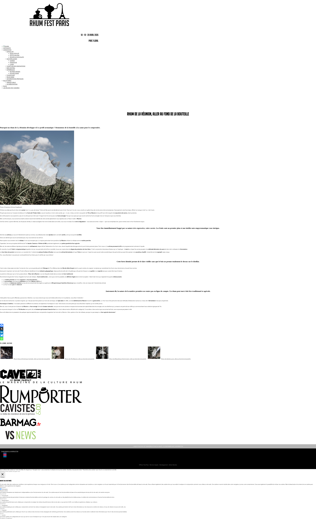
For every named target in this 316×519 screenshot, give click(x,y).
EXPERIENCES (11, 70)
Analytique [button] (3, 503)
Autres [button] (1, 513)
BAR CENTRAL (11, 68)
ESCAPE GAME (14, 73)
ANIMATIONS (7, 50)
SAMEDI (12, 61)
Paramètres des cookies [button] (6, 471)
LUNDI (12, 64)
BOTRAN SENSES (15, 72)
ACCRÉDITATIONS (12, 84)
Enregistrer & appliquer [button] (6, 518)
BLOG (5, 86)
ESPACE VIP (10, 52)
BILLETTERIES (7, 81)
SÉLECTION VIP (14, 53)
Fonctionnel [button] (3, 494)
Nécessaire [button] (3, 487)
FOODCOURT (11, 75)
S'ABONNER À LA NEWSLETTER (9, 451)
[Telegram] (1, 335)
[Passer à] (6, 46)
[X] (1, 328)
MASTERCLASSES (12, 59)
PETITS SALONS (14, 55)
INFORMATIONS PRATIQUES (15, 79)
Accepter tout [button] (16, 471)
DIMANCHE (13, 62)
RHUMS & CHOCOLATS (17, 57)
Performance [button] (3, 499)
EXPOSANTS (7, 48)
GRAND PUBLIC (11, 82)
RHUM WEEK (10, 77)
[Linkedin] (1, 332)
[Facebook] (1, 325)
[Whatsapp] (1, 338)
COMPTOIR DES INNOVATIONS (16, 66)
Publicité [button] (2, 508)
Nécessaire (5, 489)
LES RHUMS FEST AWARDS (11, 88)
